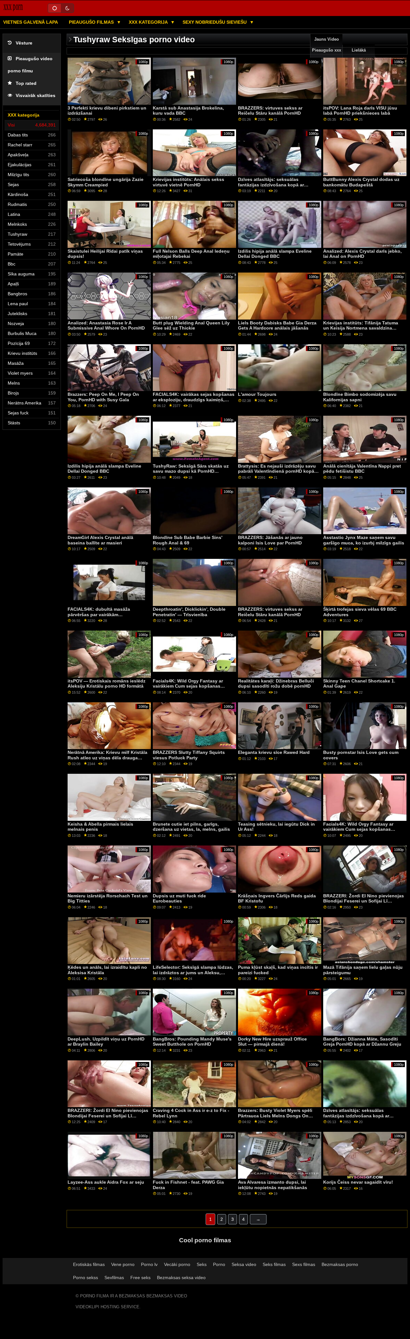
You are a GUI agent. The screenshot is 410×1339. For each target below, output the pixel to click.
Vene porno (123, 1264)
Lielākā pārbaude (358, 55)
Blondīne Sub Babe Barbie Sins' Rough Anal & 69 (187, 540)
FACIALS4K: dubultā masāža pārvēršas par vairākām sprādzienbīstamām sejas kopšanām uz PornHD (107, 617)
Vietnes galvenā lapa (30, 22)
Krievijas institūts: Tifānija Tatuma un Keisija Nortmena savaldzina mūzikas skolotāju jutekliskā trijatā (361, 328)
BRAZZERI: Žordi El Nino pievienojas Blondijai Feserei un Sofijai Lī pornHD (363, 901)
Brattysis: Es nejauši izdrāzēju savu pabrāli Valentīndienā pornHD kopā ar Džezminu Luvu (279, 471)
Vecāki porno (177, 1264)
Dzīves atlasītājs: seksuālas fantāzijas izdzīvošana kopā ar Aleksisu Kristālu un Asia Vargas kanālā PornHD (273, 187)
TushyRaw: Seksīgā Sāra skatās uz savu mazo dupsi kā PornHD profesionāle (191, 471)
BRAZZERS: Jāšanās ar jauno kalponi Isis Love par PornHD (270, 540)
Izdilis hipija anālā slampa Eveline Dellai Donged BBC (275, 254)
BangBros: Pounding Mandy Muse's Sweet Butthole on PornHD (192, 1041)
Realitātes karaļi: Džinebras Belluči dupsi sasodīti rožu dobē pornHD (276, 683)
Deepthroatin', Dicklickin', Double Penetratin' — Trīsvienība (189, 612)
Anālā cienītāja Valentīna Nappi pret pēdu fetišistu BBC (362, 468)
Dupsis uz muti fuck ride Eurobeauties (179, 898)
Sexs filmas (303, 1264)
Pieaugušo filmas (92, 22)
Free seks (140, 1277)
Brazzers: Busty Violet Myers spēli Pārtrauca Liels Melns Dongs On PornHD (275, 1115)
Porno (219, 1264)
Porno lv (149, 1264)
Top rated (26, 83)
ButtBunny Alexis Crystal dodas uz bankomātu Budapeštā (361, 182)
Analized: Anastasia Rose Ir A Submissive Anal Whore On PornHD (106, 325)
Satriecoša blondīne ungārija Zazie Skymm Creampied (106, 182)
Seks (202, 1264)
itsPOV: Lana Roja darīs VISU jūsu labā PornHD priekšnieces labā (360, 110)
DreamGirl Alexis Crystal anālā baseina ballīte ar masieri (100, 540)
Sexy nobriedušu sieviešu (215, 22)
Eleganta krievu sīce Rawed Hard (274, 752)
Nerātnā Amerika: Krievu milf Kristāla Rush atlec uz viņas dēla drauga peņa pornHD (107, 757)
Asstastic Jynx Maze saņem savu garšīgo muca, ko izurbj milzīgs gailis (363, 540)
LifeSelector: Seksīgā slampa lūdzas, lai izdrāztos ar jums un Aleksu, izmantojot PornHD (193, 972)
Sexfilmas (114, 1277)
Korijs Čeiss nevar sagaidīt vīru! (358, 1182)
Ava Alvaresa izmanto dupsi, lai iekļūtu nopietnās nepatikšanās (272, 1185)
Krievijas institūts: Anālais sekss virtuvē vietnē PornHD (188, 182)
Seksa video (244, 1264)
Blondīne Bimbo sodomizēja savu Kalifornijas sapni (360, 397)
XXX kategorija (149, 22)
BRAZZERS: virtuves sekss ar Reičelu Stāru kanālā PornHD (270, 110)
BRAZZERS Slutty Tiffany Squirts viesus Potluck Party (189, 755)
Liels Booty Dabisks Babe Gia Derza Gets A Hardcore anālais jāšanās (277, 325)
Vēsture (24, 43)
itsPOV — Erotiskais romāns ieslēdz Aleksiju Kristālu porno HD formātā (106, 683)
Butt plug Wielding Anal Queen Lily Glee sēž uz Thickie (191, 325)
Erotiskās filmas (89, 1264)
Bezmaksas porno (340, 1264)
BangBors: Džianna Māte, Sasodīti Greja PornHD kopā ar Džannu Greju (362, 1041)
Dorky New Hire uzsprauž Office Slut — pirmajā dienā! (272, 1041)
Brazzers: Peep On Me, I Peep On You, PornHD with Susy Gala (103, 397)
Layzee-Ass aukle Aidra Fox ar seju (106, 1182)
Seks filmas (274, 1264)
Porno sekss (85, 1277)
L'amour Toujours (257, 394)
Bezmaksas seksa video (181, 1277)
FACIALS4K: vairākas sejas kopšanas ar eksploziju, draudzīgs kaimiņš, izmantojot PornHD (193, 399)
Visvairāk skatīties (35, 95)
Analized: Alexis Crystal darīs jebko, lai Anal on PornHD (362, 254)
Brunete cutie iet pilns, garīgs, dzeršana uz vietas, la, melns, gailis (191, 826)
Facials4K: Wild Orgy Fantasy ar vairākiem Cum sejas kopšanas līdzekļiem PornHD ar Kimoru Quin (190, 686)
